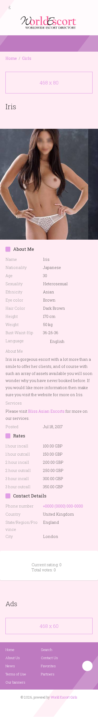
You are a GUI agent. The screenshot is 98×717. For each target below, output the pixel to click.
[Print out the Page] (44, 119)
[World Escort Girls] (49, 22)
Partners (47, 674)
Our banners (15, 682)
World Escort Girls (64, 697)
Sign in (89, 8)
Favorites (48, 665)
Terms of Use (15, 674)
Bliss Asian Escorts (46, 411)
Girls (26, 58)
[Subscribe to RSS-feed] (37, 708)
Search (46, 649)
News (10, 665)
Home (11, 58)
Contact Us (49, 657)
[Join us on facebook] (47, 708)
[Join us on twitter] (58, 708)
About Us (12, 657)
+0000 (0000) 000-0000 (63, 506)
